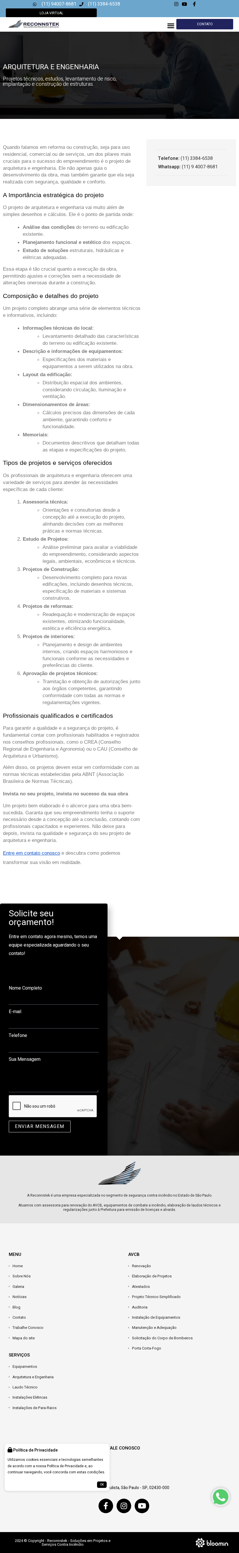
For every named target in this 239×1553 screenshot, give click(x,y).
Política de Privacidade (65, 1466)
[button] (170, 25)
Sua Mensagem (25, 1059)
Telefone (18, 1035)
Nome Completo (25, 988)
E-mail (15, 1011)
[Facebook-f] (106, 1506)
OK (102, 1485)
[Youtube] (142, 1506)
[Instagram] (124, 1506)
